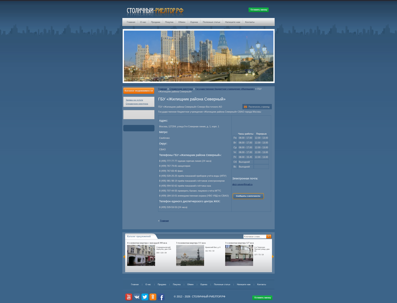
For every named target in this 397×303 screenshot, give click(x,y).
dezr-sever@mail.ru (242, 184)
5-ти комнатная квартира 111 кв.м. (191, 243)
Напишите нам (232, 22)
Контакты (249, 22)
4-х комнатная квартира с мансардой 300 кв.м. (147, 243)
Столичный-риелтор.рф (208, 296)
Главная (131, 22)
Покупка (169, 22)
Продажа (155, 22)
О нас (143, 22)
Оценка (194, 22)
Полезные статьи (211, 22)
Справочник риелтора (181, 89)
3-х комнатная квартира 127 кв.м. (239, 243)
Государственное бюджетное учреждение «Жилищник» (225, 89)
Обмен (181, 22)
